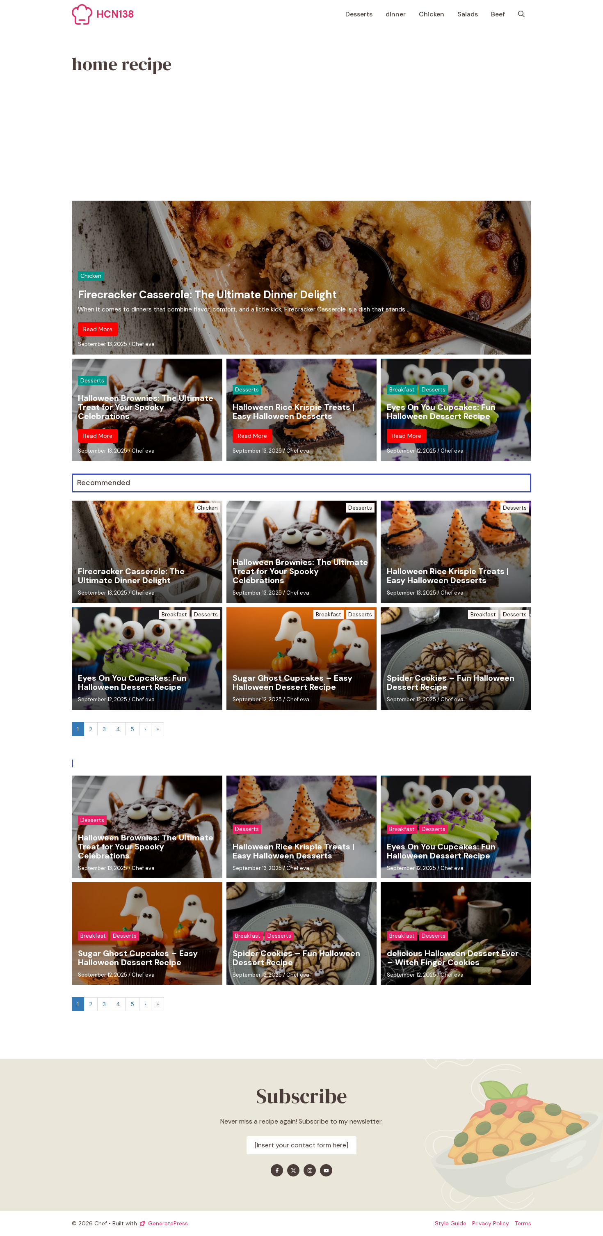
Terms (523, 1223)
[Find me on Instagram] (310, 1170)
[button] (521, 14)
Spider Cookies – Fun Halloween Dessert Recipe (450, 682)
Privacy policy (490, 1223)
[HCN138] (82, 14)
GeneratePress (168, 1223)
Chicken (431, 14)
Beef (498, 14)
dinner (396, 14)
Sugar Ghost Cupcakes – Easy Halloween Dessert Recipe (292, 682)
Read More (97, 329)
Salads (467, 14)
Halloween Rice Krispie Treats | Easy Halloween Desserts (293, 412)
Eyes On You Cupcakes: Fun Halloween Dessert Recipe (441, 412)
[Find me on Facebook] (277, 1170)
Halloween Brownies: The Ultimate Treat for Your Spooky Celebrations (145, 407)
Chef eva (143, 344)
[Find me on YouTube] (326, 1170)
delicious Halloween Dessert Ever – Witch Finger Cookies (452, 958)
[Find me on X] (293, 1170)
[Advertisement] (301, 139)
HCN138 (115, 14)
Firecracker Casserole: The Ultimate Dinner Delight (207, 295)
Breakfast (402, 389)
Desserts (358, 14)
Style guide (450, 1223)
